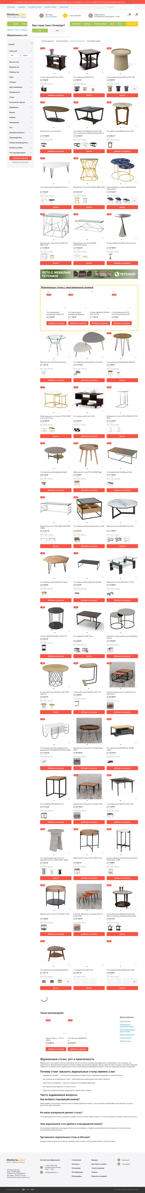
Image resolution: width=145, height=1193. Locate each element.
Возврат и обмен (51, 7)
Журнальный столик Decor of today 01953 (87, 804)
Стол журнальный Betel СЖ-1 (83, 970)
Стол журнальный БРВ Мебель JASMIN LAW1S (120, 749)
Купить (89, 95)
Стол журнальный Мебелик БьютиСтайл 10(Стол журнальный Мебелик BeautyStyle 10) (121, 915)
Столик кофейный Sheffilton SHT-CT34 (53, 636)
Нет (57, 30)
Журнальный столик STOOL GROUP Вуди (87, 472)
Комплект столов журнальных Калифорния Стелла (122, 637)
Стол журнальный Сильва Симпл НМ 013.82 (88, 1134)
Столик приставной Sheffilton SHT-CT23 (87, 692)
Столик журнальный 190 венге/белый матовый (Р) (121, 313)
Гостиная (25, 24)
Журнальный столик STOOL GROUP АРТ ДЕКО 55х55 (54, 244)
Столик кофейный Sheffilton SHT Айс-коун (121, 243)
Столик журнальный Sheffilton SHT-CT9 (53, 1080)
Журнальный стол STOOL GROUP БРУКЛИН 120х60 (55, 527)
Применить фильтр (20, 158)
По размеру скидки (94, 41)
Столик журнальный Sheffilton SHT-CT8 (120, 1024)
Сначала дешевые (47, 41)
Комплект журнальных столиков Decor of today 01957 (121, 693)
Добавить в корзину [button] (56, 95)
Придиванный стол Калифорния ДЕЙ (53, 1024)
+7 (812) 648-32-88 (75, 16)
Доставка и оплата (35, 7)
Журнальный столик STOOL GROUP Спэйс (54, 914)
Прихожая (76, 24)
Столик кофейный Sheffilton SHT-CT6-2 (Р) (100, 313)
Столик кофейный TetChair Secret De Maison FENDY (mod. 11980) (122, 859)
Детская (87, 24)
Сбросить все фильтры (20, 162)
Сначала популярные (77, 41)
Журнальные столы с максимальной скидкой (67, 287)
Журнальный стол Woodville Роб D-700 (120, 526)
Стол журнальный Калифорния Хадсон (120, 1080)
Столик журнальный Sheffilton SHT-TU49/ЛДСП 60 (54, 693)
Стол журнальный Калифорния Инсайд (87, 582)
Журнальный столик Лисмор (50, 131)
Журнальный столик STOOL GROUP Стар (87, 858)
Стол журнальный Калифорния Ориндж (54, 1134)
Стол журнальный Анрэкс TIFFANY (85, 1080)
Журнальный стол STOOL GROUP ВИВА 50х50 (89, 187)
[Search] (136, 7)
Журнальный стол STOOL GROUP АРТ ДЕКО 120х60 (55, 1189)
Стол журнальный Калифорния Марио (53, 472)
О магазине (11, 7)
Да (40, 30)
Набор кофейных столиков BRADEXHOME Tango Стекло (121, 188)
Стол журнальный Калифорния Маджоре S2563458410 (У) (76, 313)
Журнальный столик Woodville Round (53, 362)
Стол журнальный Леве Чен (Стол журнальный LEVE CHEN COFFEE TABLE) (54, 859)
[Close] (32, 43)
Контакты (21, 7)
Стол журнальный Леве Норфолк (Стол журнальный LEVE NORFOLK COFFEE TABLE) (55, 749)
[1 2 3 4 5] (122, 170)
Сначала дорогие (62, 41)
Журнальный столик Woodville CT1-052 (120, 582)
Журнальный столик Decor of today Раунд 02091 (88, 749)
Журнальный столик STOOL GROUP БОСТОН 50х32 (122, 417)
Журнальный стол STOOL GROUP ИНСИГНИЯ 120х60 (84, 244)
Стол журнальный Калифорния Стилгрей (87, 362)
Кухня (16, 24)
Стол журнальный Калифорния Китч (119, 472)
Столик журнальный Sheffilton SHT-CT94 (121, 77)
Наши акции (64, 7)
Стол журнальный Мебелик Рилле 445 (86, 1188)
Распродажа (132, 24)
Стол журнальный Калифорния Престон (54, 187)
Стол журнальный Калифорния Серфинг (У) (55, 313)
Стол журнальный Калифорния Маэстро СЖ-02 (87, 1025)
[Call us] (65, 15)
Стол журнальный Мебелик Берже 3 (119, 1134)
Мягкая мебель (100, 24)
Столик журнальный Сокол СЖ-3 (51, 77)
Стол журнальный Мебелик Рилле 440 (120, 131)
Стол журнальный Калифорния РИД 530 (121, 362)
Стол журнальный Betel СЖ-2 (83, 77)
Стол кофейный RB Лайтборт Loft (52, 804)
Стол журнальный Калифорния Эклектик (121, 1188)
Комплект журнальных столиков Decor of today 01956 (88, 915)
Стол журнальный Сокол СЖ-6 (84, 416)
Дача (112, 24)
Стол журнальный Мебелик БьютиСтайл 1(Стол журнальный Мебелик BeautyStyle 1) (88, 132)
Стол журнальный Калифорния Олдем (53, 582)
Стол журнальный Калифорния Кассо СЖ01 (88, 526)
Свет (120, 24)
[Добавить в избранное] (69, 72)
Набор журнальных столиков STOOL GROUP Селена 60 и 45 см (55, 417)
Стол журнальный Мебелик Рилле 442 (120, 804)
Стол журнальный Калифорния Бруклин (54, 970)
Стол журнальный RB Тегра (82, 636)
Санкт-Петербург (51, 16)
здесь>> (129, 2)
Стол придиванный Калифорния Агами (120, 970)
